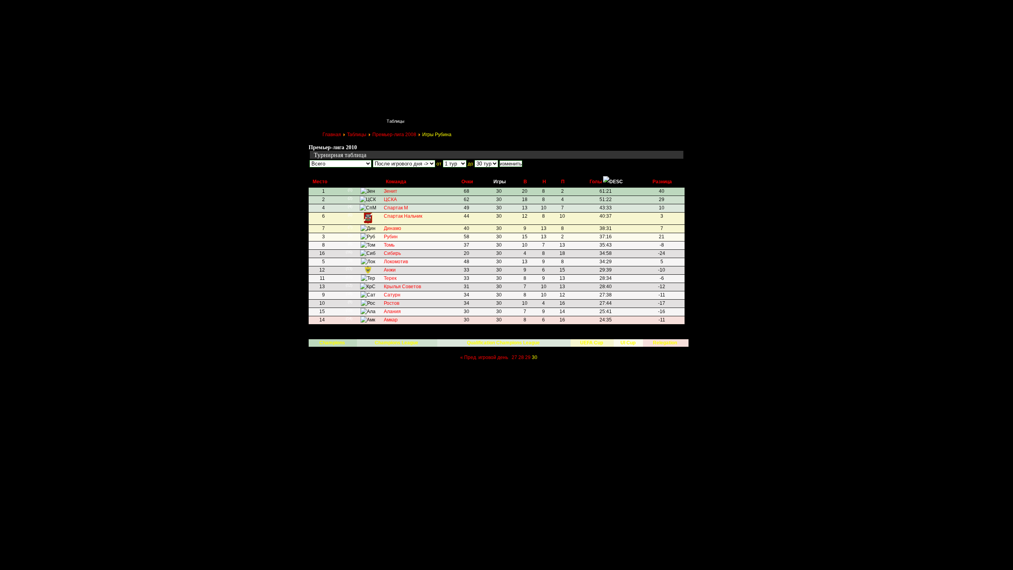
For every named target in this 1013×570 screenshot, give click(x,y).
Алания (392, 311)
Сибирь (392, 253)
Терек (390, 278)
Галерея (591, 121)
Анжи (390, 270)
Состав (470, 121)
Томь (389, 245)
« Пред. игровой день (484, 357)
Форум (627, 121)
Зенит (390, 191)
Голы (596, 181)
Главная (325, 121)
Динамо (392, 228)
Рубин (391, 236)
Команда (396, 181)
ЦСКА (390, 199)
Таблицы (395, 121)
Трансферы (551, 121)
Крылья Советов (402, 286)
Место (320, 181)
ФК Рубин (366, 10)
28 (521, 357)
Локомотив (396, 261)
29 (528, 357)
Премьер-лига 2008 (394, 134)
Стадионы (509, 121)
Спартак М (396, 208)
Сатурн (392, 295)
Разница (662, 181)
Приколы (434, 121)
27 (514, 357)
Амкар (391, 320)
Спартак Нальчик (403, 216)
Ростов (391, 303)
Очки (467, 181)
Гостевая (663, 121)
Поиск (360, 121)
